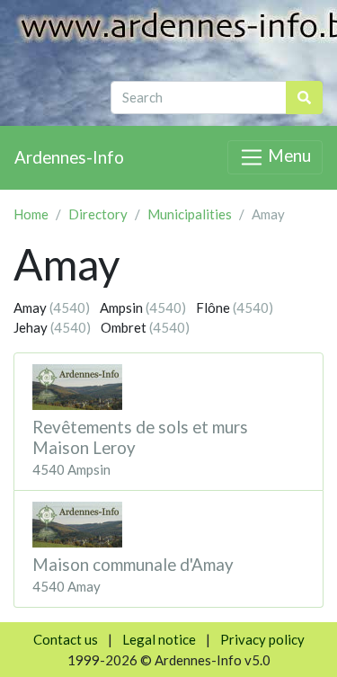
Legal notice (159, 639)
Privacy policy (262, 639)
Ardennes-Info (69, 157)
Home (31, 214)
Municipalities (189, 214)
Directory (98, 214)
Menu (287, 155)
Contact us (65, 639)
